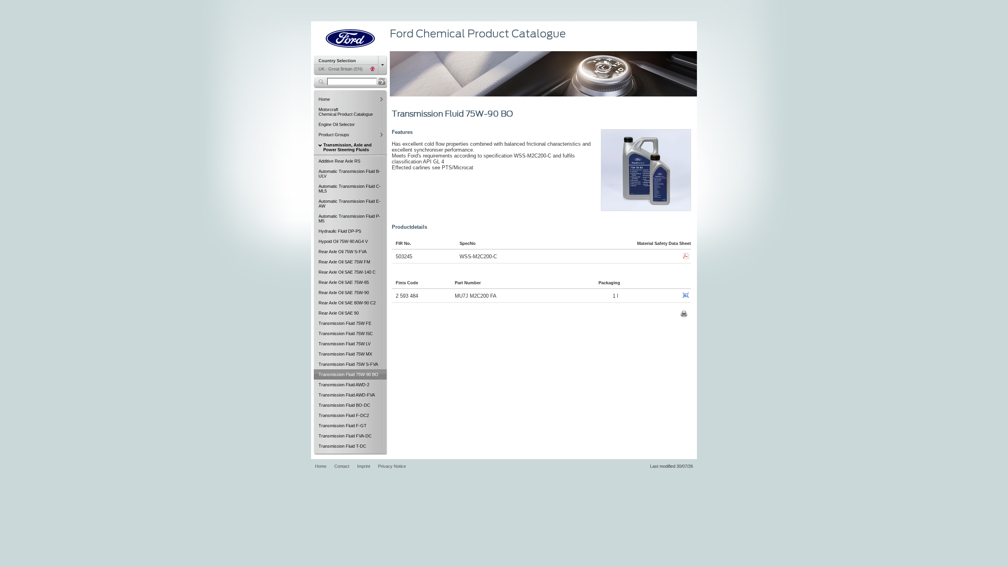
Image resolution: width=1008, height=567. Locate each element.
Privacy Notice (392, 466)
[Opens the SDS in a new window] (686, 257)
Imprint (363, 466)
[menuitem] (350, 99)
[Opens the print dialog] (684, 315)
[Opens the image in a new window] (686, 297)
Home (320, 466)
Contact (341, 466)
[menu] (350, 66)
